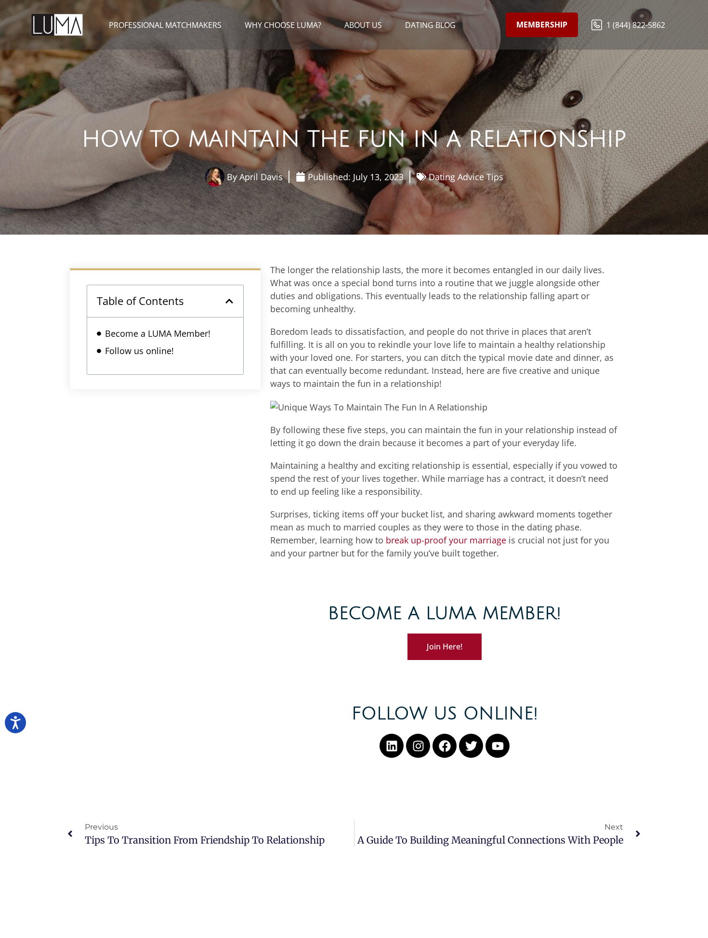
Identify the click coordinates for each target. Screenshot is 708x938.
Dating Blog (430, 25)
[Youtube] (497, 746)
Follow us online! (139, 351)
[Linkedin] (392, 746)
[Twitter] (471, 746)
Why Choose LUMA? (283, 25)
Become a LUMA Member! (157, 333)
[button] (229, 301)
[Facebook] (445, 746)
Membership (541, 24)
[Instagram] (418, 746)
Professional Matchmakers (165, 25)
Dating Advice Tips (466, 177)
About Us (363, 25)
